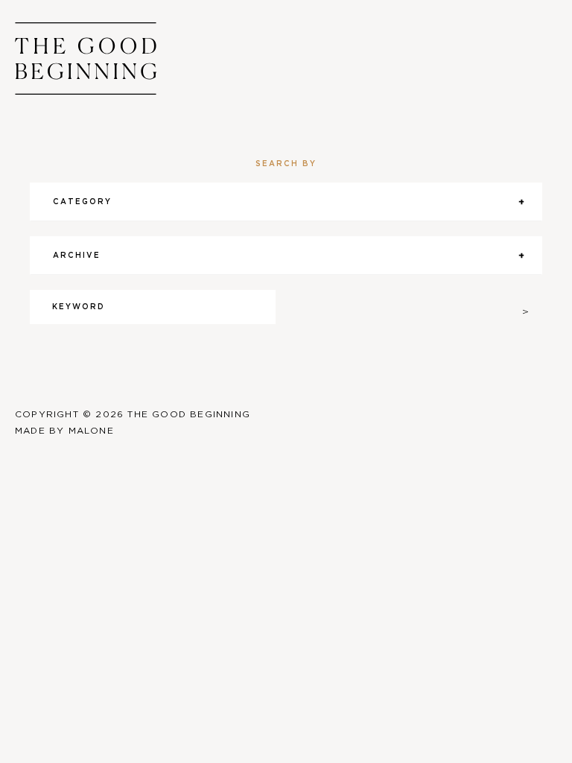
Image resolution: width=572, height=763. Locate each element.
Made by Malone (64, 430)
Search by (286, 164)
